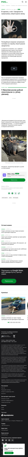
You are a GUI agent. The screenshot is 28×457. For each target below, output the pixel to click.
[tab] (8, 322)
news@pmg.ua (4, 430)
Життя (2, 235)
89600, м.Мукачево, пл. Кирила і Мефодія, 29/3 (12, 420)
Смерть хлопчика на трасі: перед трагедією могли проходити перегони (12, 231)
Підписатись (14, 180)
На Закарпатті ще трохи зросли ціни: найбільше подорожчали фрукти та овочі (13, 249)
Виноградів (15, 197)
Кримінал (8, 5)
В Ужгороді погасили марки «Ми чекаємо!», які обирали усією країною (13, 243)
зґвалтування (5, 197)
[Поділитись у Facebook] (9, 193)
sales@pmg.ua (4, 434)
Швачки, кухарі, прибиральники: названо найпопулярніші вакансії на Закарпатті (12, 261)
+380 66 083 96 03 (5, 425)
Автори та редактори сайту (7, 391)
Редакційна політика (6, 389)
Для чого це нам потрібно (8, 450)
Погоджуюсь (9, 452)
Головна (3, 5)
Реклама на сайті (5, 398)
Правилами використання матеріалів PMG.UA (10, 382)
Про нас (3, 388)
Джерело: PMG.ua (5, 186)
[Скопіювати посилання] (18, 193)
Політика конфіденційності (7, 400)
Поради (2, 253)
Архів (2, 407)
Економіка (3, 247)
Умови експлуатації (5, 402)
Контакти (3, 393)
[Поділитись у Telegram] (12, 193)
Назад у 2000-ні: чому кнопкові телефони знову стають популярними (13, 255)
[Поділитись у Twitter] (15, 193)
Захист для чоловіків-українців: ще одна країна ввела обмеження (13, 237)
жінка (10, 197)
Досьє (2, 409)
